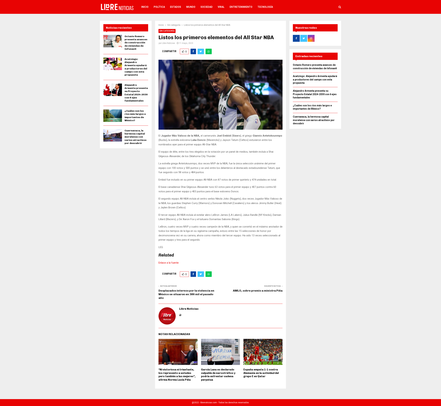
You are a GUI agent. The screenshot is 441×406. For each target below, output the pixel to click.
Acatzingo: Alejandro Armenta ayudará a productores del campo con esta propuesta (136, 67)
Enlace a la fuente (168, 262)
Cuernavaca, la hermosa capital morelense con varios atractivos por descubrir (135, 137)
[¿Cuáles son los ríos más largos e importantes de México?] (112, 115)
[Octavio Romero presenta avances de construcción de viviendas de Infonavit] (112, 41)
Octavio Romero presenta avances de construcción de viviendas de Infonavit (136, 42)
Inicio (144, 7)
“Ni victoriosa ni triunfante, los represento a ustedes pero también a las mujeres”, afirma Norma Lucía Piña (176, 374)
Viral (221, 7)
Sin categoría (167, 31)
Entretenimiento (241, 7)
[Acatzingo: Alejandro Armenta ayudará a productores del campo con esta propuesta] (112, 64)
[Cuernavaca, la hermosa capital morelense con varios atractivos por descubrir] (112, 135)
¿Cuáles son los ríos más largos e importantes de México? (135, 115)
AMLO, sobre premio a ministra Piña (258, 290)
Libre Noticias (168, 43)
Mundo (190, 7)
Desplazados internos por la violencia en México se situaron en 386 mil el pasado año (186, 294)
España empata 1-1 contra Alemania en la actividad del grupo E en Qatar (261, 373)
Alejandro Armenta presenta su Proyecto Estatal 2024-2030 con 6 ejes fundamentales (136, 93)
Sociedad (207, 7)
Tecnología (265, 7)
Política (159, 7)
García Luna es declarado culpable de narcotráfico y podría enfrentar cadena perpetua (218, 374)
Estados (175, 7)
